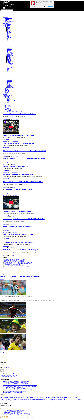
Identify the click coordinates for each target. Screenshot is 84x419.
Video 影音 (53, 399)
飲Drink (6, 89)
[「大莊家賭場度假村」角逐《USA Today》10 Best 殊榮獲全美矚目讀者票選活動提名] (17, 262)
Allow (50, 6)
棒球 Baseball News (8, 106)
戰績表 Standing (10, 102)
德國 (27, 365)
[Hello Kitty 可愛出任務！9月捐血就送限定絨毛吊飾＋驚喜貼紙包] (14, 259)
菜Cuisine (6, 26)
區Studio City (9, 81)
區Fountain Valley (10, 57)
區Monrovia (9, 69)
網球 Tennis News (8, 105)
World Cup (16, 365)
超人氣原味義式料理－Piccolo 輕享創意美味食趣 (8, 376)
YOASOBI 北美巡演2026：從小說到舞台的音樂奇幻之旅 (17, 211)
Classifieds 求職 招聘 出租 (7, 95)
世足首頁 (8, 98)
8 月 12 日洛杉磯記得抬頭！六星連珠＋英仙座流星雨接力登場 (18, 143)
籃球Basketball (7, 103)
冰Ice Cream (7, 90)
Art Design (1, 397)
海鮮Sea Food (9, 37)
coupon (11, 397)
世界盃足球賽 (7, 97)
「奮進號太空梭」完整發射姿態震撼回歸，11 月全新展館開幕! (18, 135)
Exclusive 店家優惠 (8, 18)
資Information (44, 400)
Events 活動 (5, 20)
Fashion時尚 (41, 397)
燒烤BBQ (8, 28)
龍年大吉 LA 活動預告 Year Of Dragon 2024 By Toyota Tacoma (13, 111)
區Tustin (8, 83)
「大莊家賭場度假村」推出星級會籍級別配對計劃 (15, 166)
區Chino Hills (9, 52)
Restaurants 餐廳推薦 (6, 25)
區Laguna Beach (10, 63)
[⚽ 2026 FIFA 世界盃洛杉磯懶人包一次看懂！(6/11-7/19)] (12, 267)
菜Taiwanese (9, 39)
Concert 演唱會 (7, 22)
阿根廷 (29, 365)
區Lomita (9, 66)
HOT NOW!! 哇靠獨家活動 (9, 21)
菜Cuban (8, 30)
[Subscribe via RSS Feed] (5, 417)
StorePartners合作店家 (7, 110)
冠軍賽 (25, 365)
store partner (37, 399)
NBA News (9, 104)
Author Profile (11, 373)
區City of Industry (10, 53)
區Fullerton (9, 58)
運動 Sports (10, 367)
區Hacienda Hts (10, 61)
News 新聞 (3, 399)
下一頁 (3, 352)
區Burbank (9, 50)
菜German (9, 32)
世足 (22, 365)
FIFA (7, 365)
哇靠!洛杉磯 (3, 416)
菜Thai (8, 40)
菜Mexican (9, 36)
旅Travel (11, 400)
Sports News (27, 399)
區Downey (9, 56)
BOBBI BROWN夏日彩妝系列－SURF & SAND (9, 375)
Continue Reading (6, 139)
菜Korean (9, 35)
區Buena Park (9, 49)
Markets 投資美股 (8, 109)
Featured (47, 397)
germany (9, 365)
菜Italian (8, 33)
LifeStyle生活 (76, 397)
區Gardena (9, 59)
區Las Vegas (9, 64)
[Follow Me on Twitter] (16, 417)
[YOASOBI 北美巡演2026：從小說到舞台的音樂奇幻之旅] (12, 268)
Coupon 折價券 (5, 17)
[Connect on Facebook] (26, 417)
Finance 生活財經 (6, 108)
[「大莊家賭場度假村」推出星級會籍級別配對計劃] (11, 264)
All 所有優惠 (7, 19)
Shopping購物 (23, 399)
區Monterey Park (10, 70)
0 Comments (15, 119)
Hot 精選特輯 (5, 94)
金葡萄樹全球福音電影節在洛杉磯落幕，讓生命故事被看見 (17, 226)
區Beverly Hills (10, 47)
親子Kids (39, 400)
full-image (64, 397)
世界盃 (20, 365)
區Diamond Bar (10, 55)
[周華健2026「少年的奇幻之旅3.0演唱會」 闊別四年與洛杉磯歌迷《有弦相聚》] (16, 266)
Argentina (4, 365)
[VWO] (35, 6)
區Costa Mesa (9, 54)
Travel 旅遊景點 (49, 399)
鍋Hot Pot (6, 92)
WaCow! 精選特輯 (59, 399)
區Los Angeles (9, 67)
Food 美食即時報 (6, 23)
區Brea (8, 48)
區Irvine (8, 62)
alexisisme (2, 279)
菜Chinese (9, 29)
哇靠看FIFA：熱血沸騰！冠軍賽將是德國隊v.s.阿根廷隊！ (20, 277)
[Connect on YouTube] (36, 417)
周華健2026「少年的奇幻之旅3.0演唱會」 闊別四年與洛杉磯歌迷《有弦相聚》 (23, 182)
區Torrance (9, 82)
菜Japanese (9, 34)
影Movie (5, 400)
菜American (9, 27)
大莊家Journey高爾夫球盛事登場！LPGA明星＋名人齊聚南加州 (19, 234)
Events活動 (36, 397)
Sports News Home (32, 399)
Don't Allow (44, 6)
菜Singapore (9, 38)
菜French (9, 31)
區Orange (9, 72)
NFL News (7, 107)
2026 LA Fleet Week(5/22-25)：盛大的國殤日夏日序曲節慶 (18, 174)
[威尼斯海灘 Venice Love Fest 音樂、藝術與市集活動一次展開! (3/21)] (14, 274)
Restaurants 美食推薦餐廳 (14, 399)
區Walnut (9, 85)
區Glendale (9, 60)
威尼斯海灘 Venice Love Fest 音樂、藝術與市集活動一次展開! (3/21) (20, 250)
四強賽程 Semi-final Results (12, 100)
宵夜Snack (7, 91)
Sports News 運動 (6, 96)
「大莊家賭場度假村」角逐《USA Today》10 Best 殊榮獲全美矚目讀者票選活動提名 (24, 151)
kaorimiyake (5, 119)
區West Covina (9, 86)
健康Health (72, 399)
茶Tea (6, 88)
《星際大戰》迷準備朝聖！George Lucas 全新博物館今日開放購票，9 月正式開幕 (24, 158)
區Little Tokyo (9, 65)
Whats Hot (6, 367)
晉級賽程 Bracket (10, 99)
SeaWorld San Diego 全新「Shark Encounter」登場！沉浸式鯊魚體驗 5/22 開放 (24, 219)
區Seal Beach (9, 80)
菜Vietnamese (9, 41)
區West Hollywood (10, 87)
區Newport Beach (10, 71)
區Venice (8, 84)
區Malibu (8, 68)
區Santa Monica (10, 79)
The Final (13, 365)
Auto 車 (5, 397)
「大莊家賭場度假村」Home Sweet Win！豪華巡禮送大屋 (18, 242)
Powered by (32, 6)
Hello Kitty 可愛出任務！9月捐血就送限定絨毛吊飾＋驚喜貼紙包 (19, 114)
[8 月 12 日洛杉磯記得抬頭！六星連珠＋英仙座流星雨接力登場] (13, 261)
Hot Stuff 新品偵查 (8, 24)
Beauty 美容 (8, 397)
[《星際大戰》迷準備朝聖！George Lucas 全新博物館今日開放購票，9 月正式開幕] (17, 263)
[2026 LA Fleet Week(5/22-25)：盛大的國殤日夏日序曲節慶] (13, 265)
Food (51, 397)
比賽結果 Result (10, 101)
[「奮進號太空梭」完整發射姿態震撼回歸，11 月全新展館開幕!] (13, 260)
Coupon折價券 (16, 397)
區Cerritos (9, 51)
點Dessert (6, 93)
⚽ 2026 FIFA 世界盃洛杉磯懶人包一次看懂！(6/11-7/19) (17, 189)
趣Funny (52, 400)
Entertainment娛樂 (28, 397)
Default (22, 397)
